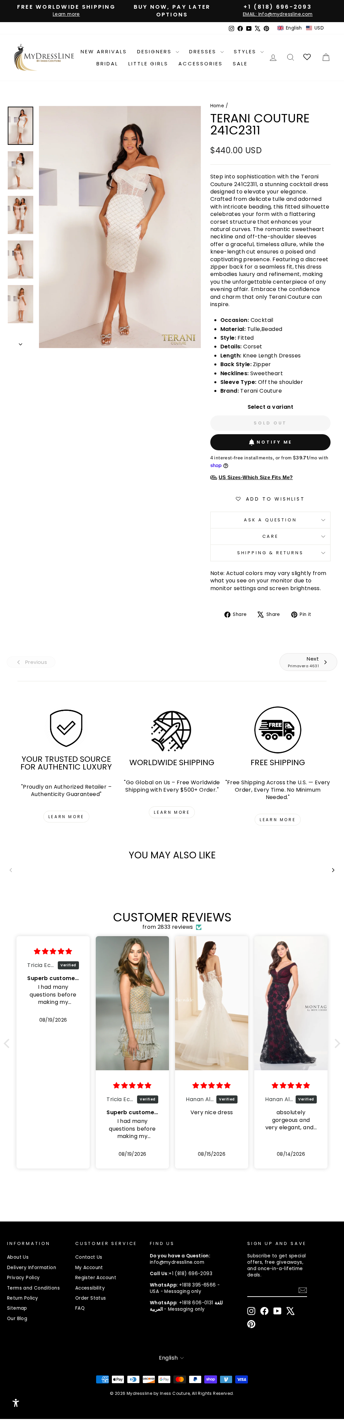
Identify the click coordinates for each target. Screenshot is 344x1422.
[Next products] (333, 870)
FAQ (80, 1308)
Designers (155, 51)
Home (217, 106)
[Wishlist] (307, 57)
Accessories (200, 63)
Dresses (204, 51)
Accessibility (90, 1288)
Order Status (90, 1298)
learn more (66, 816)
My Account (89, 1267)
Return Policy (22, 1298)
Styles (246, 51)
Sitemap (17, 1308)
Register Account (95, 1277)
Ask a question (270, 520)
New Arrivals (104, 51)
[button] (300, 28)
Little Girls (148, 63)
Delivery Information (31, 1267)
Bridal (107, 63)
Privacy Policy (23, 1277)
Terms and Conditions (33, 1288)
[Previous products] (10, 870)
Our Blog (17, 1318)
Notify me (274, 442)
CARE (270, 536)
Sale (240, 63)
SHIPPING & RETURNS (270, 553)
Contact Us (88, 1257)
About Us (18, 1257)
